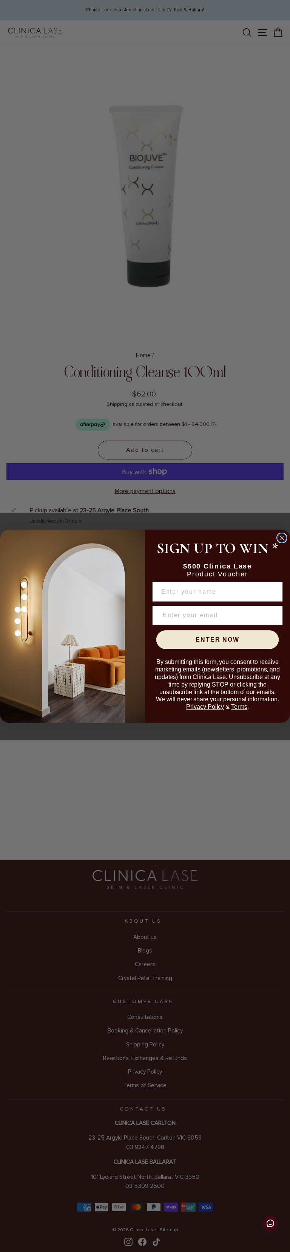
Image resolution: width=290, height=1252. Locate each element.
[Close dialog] (281, 537)
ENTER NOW (217, 639)
